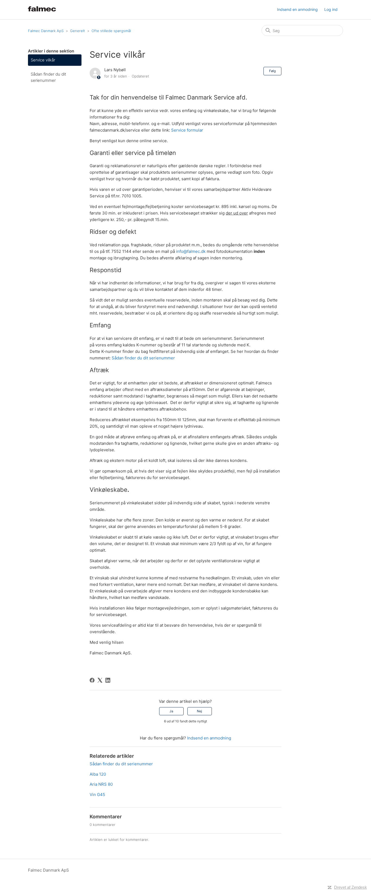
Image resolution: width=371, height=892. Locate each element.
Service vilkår (43, 60)
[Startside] (42, 12)
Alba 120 (98, 774)
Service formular (187, 130)
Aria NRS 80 (101, 784)
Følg (272, 71)
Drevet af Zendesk (350, 887)
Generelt (77, 31)
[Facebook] (92, 680)
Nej (199, 711)
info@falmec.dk (191, 251)
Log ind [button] (331, 9)
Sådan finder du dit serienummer (48, 77)
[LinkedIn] (107, 680)
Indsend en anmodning (297, 9)
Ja (171, 711)
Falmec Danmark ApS (46, 31)
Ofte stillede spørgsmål (111, 31)
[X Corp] (100, 680)
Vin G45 (97, 794)
